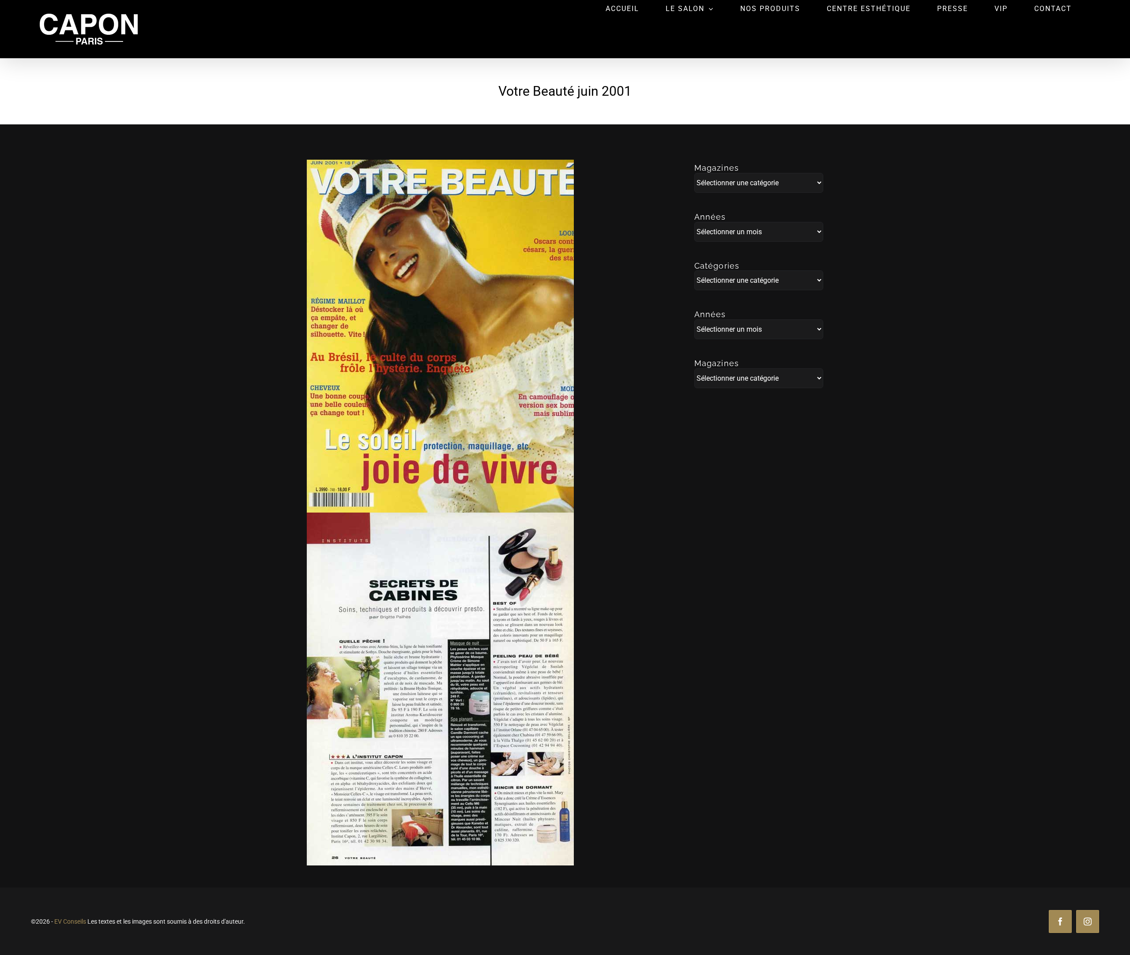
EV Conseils (70, 921)
